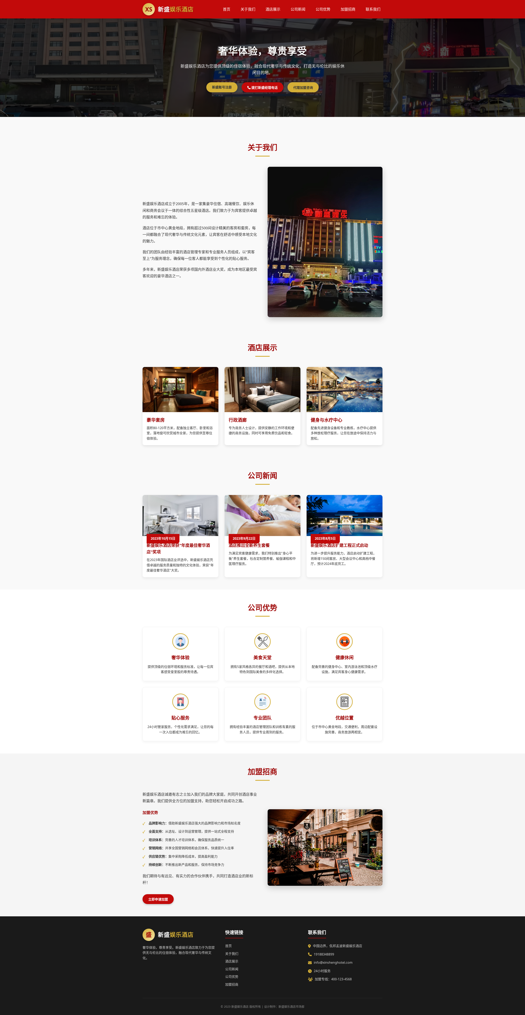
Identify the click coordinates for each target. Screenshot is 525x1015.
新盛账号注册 (222, 87)
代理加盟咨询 (303, 87)
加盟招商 (348, 9)
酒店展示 (273, 9)
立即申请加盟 (158, 899)
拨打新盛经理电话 (264, 87)
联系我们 (373, 9)
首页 (226, 9)
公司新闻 (298, 9)
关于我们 (248, 9)
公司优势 (323, 9)
